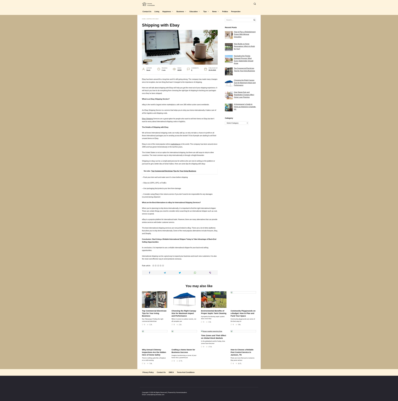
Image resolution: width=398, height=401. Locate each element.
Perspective (235, 11)
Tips (205, 11)
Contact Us (147, 11)
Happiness (166, 11)
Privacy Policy (148, 372)
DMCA (171, 372)
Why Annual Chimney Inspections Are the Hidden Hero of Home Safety (154, 352)
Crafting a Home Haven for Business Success (183, 351)
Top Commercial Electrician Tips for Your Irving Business (154, 313)
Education (194, 11)
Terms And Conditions (186, 372)
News (214, 11)
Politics (225, 11)
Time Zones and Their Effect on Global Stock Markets (213, 336)
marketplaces (175, 144)
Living (156, 11)
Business (180, 11)
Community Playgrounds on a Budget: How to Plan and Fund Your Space (243, 313)
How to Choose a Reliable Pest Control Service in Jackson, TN (242, 352)
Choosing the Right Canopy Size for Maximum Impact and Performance (184, 313)
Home (143, 18)
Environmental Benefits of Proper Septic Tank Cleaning (213, 312)
